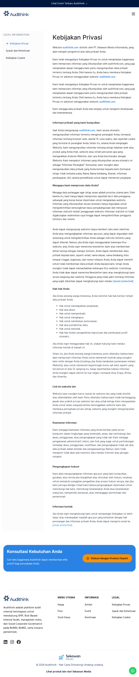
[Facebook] (19, 642)
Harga (61, 604)
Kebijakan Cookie (15, 58)
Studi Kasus (64, 617)
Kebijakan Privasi (19, 43)
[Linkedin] (5, 642)
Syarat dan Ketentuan (18, 51)
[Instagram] (12, 642)
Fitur (60, 611)
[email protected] (123, 281)
